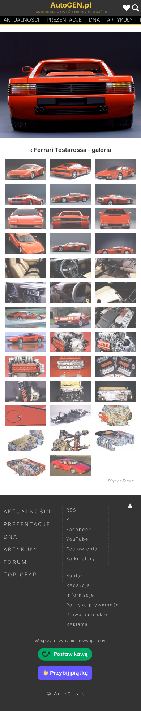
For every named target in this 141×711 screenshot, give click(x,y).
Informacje (80, 595)
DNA (11, 537)
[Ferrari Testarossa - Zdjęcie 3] (115, 169)
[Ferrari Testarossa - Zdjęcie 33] (115, 415)
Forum (15, 562)
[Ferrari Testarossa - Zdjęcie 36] (115, 440)
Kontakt (75, 575)
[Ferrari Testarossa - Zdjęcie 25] (25, 366)
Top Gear (20, 574)
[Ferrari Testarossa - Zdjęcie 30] (115, 391)
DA (94, 20)
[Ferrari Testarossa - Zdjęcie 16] (25, 292)
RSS (71, 510)
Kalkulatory (80, 558)
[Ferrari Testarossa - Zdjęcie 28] (25, 391)
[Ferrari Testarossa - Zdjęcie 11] (70, 243)
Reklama (77, 624)
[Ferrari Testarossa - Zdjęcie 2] (70, 169)
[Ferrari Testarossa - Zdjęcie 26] (70, 366)
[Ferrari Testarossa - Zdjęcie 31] (25, 415)
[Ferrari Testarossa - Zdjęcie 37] (25, 465)
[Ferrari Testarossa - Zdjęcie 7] (35, 85)
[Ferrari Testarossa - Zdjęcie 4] (25, 194)
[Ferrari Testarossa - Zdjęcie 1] (25, 169)
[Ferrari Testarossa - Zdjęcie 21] (115, 317)
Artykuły (120, 20)
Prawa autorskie (87, 614)
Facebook (78, 529)
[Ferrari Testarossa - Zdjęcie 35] (70, 440)
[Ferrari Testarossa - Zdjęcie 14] (70, 268)
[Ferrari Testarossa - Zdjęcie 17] (70, 292)
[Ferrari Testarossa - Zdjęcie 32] (70, 415)
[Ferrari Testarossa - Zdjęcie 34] (25, 440)
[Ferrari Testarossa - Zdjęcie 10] (25, 243)
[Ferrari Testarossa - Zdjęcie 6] (115, 194)
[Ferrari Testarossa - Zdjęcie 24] (115, 342)
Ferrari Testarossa (60, 149)
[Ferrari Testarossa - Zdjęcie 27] (115, 366)
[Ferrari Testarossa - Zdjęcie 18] (115, 292)
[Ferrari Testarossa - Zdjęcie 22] (25, 342)
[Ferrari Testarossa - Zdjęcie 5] (70, 194)
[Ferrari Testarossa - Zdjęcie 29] (70, 391)
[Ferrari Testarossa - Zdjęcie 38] (70, 465)
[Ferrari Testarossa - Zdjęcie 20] (70, 317)
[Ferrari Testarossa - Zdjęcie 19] (25, 317)
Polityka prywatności (93, 604)
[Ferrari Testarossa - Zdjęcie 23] (70, 342)
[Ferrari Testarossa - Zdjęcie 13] (25, 268)
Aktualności (21, 20)
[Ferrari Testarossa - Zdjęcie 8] (70, 218)
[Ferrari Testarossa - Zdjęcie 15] (115, 268)
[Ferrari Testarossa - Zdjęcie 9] (105, 85)
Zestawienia (82, 549)
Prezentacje (64, 20)
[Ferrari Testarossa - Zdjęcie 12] (115, 243)
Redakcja (78, 585)
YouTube (77, 539)
